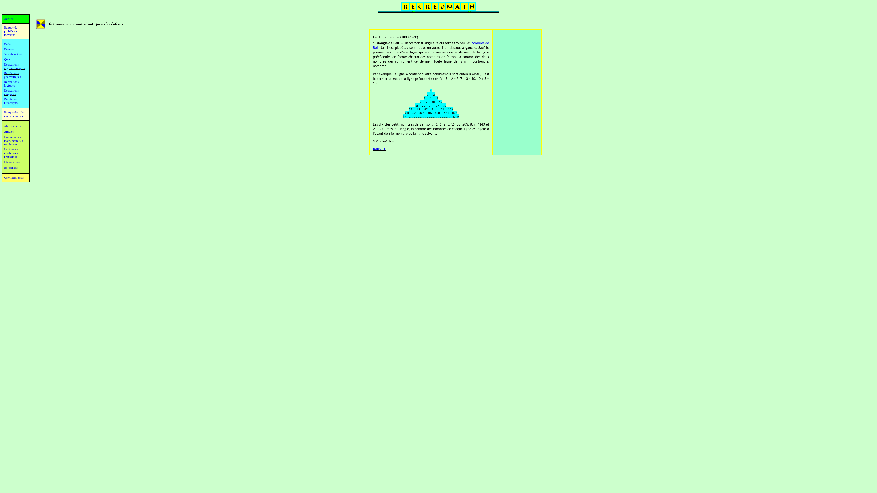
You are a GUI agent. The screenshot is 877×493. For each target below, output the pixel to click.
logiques (9, 85)
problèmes (10, 156)
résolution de (12, 153)
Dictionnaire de (13, 137)
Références (11, 167)
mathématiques (13, 140)
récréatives (10, 144)
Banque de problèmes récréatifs (10, 31)
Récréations (11, 82)
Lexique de (11, 149)
